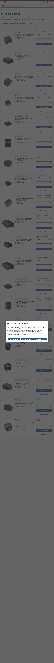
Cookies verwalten (27, 339)
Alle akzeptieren (40, 339)
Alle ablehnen (14, 339)
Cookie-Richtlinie (26, 334)
